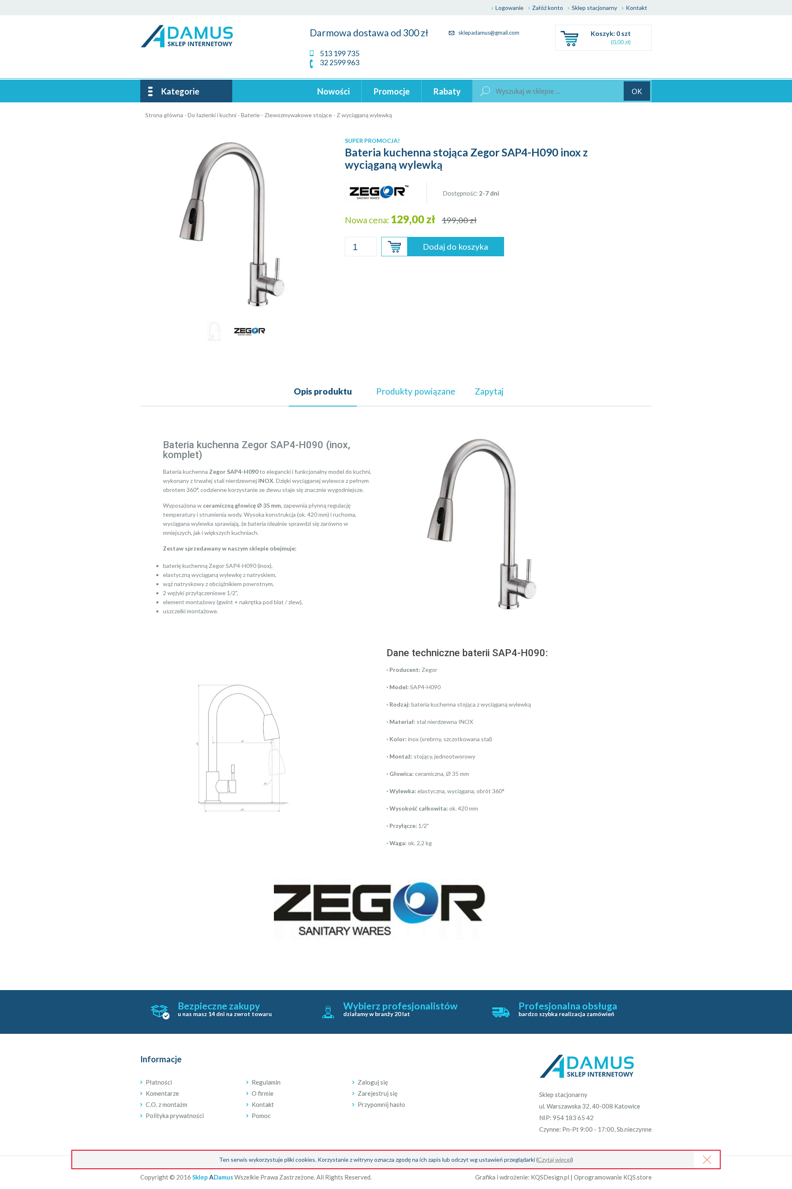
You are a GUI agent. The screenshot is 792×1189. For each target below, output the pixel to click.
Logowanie (509, 7)
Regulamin (266, 1082)
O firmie (262, 1093)
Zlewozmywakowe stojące (298, 114)
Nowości (333, 91)
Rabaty (447, 91)
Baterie (250, 114)
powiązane (415, 391)
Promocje (391, 91)
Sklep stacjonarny (594, 7)
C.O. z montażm (166, 1104)
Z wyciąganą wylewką (364, 114)
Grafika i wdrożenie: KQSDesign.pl (522, 1177)
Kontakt (636, 7)
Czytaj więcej (554, 1159)
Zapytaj (489, 391)
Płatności (159, 1082)
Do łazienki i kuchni (212, 114)
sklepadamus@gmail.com (488, 32)
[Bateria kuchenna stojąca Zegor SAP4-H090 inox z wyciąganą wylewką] (232, 136)
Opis (323, 391)
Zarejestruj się (378, 1093)
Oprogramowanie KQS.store (613, 1177)
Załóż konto (547, 7)
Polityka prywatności (175, 1115)
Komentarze (162, 1093)
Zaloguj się (373, 1082)
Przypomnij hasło (381, 1104)
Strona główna (164, 114)
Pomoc (261, 1115)
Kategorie (180, 91)
